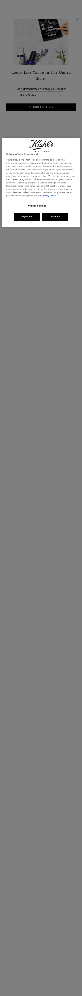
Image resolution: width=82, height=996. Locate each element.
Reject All (27, 216)
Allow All (55, 216)
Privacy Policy (49, 195)
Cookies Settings (37, 205)
